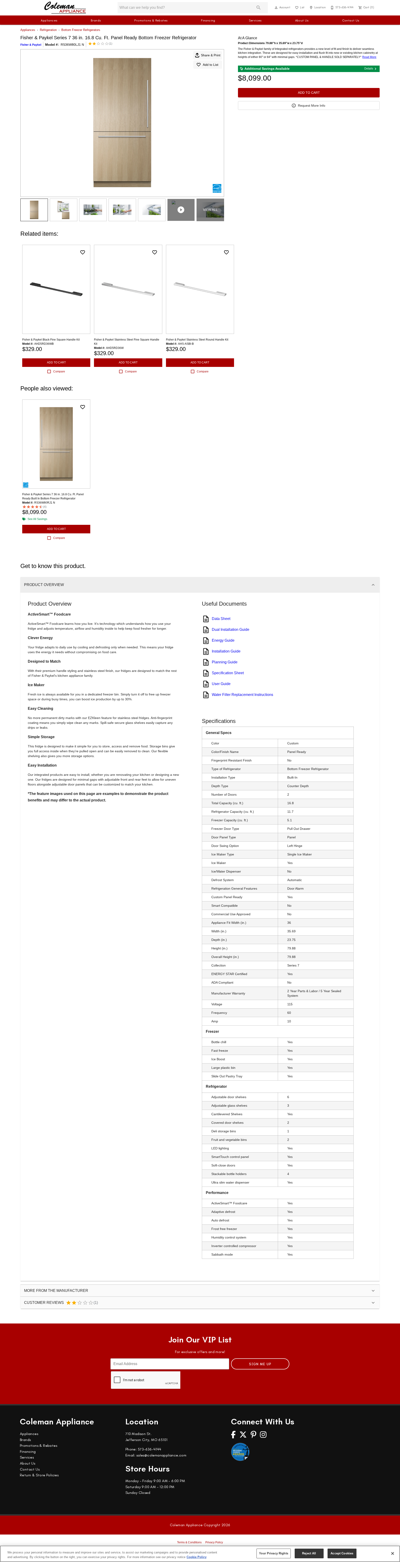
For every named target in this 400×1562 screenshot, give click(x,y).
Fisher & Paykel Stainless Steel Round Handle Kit (197, 339)
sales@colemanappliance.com (161, 1455)
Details (368, 68)
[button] (276, 7)
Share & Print (210, 55)
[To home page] (65, 8)
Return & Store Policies (39, 1475)
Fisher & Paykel (30, 44)
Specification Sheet (228, 673)
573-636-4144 (149, 1449)
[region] (200, 1554)
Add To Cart (309, 92)
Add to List (210, 64)
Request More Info (311, 105)
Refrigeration (48, 30)
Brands (96, 20)
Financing (208, 20)
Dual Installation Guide (230, 629)
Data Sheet (221, 619)
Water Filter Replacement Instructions (242, 695)
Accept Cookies (342, 1553)
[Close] (393, 1553)
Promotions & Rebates (150, 20)
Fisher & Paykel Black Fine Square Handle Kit (51, 339)
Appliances (49, 20)
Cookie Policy (196, 1557)
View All (210, 209)
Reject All (309, 1553)
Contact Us (350, 20)
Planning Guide (225, 662)
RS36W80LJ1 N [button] (72, 44)
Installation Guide (226, 651)
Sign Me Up (260, 1364)
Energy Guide (223, 640)
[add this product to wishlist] (82, 252)
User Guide (221, 684)
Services (255, 20)
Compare (59, 371)
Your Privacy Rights (273, 1553)
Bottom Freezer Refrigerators (80, 30)
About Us (302, 20)
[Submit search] (258, 7)
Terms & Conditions (189, 1542)
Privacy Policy (214, 1542)
